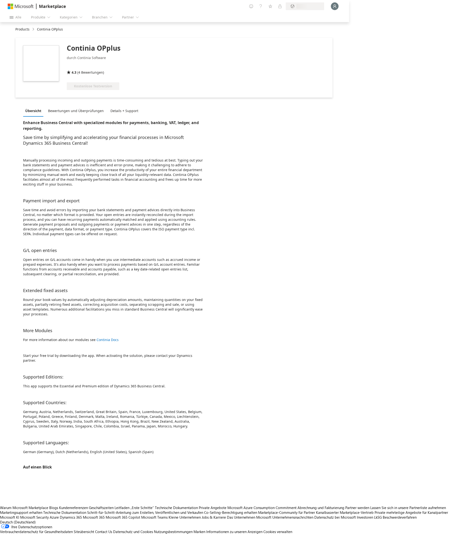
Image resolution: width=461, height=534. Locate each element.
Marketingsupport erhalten (21, 512)
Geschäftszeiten (101, 507)
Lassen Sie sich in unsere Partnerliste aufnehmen (408, 507)
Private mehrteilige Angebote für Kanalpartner (411, 512)
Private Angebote (212, 507)
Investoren (365, 517)
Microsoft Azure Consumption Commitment (262, 507)
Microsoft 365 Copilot (123, 517)
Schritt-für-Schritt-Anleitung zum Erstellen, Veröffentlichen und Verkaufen (145, 512)
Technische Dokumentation (176, 507)
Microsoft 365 (94, 517)
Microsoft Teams (154, 517)
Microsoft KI (9, 517)
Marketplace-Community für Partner (286, 512)
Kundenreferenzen (73, 507)
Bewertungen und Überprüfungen (76, 110)
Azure (54, 517)
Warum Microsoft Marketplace (24, 507)
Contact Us (103, 531)
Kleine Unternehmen (185, 517)
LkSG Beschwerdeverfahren (395, 517)
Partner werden (357, 507)
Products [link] (22, 29)
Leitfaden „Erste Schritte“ (134, 507)
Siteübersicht (84, 531)
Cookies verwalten (277, 531)
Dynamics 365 (71, 517)
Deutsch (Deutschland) (18, 522)
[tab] (34, 110)
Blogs (53, 507)
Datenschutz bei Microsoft (335, 517)
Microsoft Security (34, 517)
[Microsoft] (21, 6)
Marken (199, 531)
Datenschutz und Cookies (133, 531)
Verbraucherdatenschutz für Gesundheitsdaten (36, 531)
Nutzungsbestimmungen (173, 531)
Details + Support (124, 110)
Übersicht (33, 110)
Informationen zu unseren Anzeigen (234, 531)
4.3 (74, 72)
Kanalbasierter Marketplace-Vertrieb (345, 512)
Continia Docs (108, 339)
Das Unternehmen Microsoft (249, 517)
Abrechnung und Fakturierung (320, 507)
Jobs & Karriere (214, 517)
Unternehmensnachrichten (292, 517)
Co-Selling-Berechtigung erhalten (230, 512)
